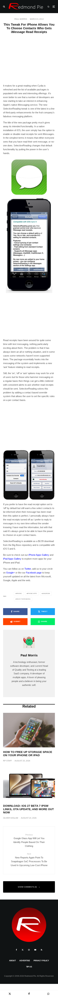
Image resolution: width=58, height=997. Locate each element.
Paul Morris (20, 19)
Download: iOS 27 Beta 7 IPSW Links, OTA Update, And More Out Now (28, 809)
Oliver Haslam (10, 818)
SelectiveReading (23, 599)
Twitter (27, 568)
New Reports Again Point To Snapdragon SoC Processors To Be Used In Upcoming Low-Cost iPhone (29, 859)
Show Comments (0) (27, 887)
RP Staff (7, 761)
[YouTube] (35, 950)
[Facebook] (16, 950)
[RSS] (42, 950)
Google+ (10, 572)
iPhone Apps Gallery (38, 555)
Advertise (24, 961)
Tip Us (29, 967)
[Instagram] (29, 950)
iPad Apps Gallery (12, 558)
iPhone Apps (32, 593)
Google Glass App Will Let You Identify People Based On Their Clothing (29, 840)
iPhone (19, 593)
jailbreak (46, 593)
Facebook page (34, 572)
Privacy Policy (41, 961)
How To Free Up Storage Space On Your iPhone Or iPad (27, 753)
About (12, 961)
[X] (22, 950)
